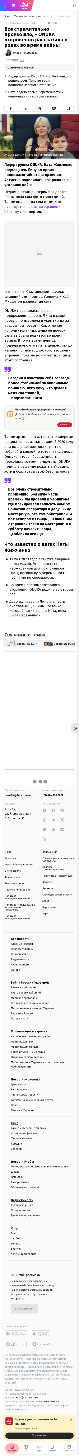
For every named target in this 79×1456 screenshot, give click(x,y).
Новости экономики (25, 1079)
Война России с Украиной (30, 982)
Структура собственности (57, 895)
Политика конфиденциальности (17, 897)
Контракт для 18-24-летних (28, 1052)
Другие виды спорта (23, 1254)
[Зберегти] (68, 108)
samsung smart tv (42, 1344)
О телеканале (13, 871)
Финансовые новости (24, 1094)
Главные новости (22, 943)
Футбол (15, 1238)
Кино (14, 1123)
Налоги (15, 1105)
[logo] (25, 5)
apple (42, 1334)
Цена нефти (18, 1084)
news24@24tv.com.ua (18, 795)
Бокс (14, 1233)
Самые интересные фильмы (28, 1128)
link (44, 810)
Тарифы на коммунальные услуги (32, 1100)
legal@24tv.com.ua (49, 1401)
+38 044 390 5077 (52, 795)
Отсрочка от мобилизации (27, 1057)
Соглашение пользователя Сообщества (58, 859)
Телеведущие (13, 877)
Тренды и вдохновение (25, 1215)
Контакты (47, 882)
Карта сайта (49, 907)
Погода (15, 969)
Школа (15, 1171)
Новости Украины (22, 949)
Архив (45, 901)
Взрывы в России (22, 1013)
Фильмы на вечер (22, 1138)
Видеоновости (20, 959)
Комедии (16, 1143)
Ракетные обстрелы (23, 987)
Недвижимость (22, 1200)
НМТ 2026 (17, 1176)
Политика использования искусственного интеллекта (20, 907)
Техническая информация (57, 876)
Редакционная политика (19, 864)
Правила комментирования (53, 868)
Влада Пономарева (25, 52)
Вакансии (47, 888)
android (16, 1334)
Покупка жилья (20, 1210)
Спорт (15, 1228)
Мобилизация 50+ (22, 1041)
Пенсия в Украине (22, 1110)
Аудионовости (20, 964)
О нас (8, 852)
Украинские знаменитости (30, 16)
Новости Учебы (22, 1161)
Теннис (15, 1243)
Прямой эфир (19, 954)
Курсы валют (19, 1089)
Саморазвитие (20, 1182)
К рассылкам (24, 1308)
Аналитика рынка (22, 1205)
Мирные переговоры (24, 997)
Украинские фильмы (24, 1133)
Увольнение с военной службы (30, 1036)
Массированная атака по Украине (32, 1008)
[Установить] (39, 1428)
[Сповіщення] (74, 5)
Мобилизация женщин (25, 1046)
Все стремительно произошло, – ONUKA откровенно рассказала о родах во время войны (62, 16)
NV (22, 60)
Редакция (10, 858)
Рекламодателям (15, 883)
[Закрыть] (71, 1419)
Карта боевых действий (26, 992)
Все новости (20, 939)
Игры (45, 913)
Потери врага (19, 1018)
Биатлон (16, 1248)
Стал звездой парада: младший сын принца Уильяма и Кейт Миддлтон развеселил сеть (37, 296)
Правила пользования (18, 890)
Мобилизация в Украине (29, 1031)
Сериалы (16, 1148)
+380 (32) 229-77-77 (27, 1397)
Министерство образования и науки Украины (40, 1166)
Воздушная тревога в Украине (30, 1003)
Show (7, 16)
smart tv (16, 1344)
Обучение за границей (25, 1187)
